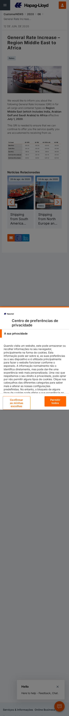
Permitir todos (55, 401)
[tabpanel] (35, 374)
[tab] (34, 333)
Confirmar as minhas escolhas (16, 403)
